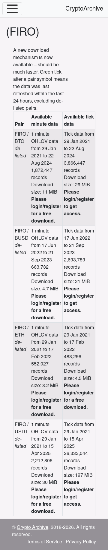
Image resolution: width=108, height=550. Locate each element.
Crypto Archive (32, 526)
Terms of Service (44, 541)
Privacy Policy (81, 541)
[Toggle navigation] (12, 8)
